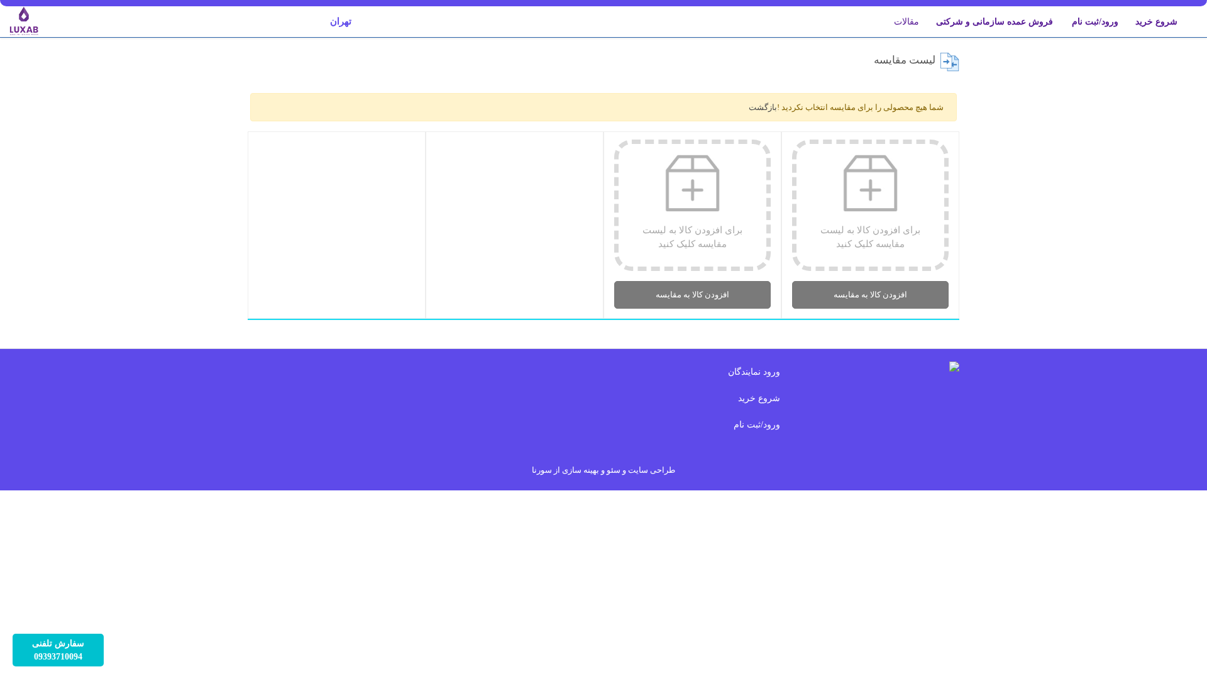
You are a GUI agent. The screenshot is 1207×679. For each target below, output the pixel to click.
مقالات (906, 21)
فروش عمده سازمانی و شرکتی (994, 21)
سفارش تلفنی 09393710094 (58, 650)
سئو (613, 470)
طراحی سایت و (647, 470)
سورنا (542, 470)
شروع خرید (1156, 21)
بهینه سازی (580, 470)
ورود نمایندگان (754, 372)
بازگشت (763, 107)
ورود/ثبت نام (1095, 21)
